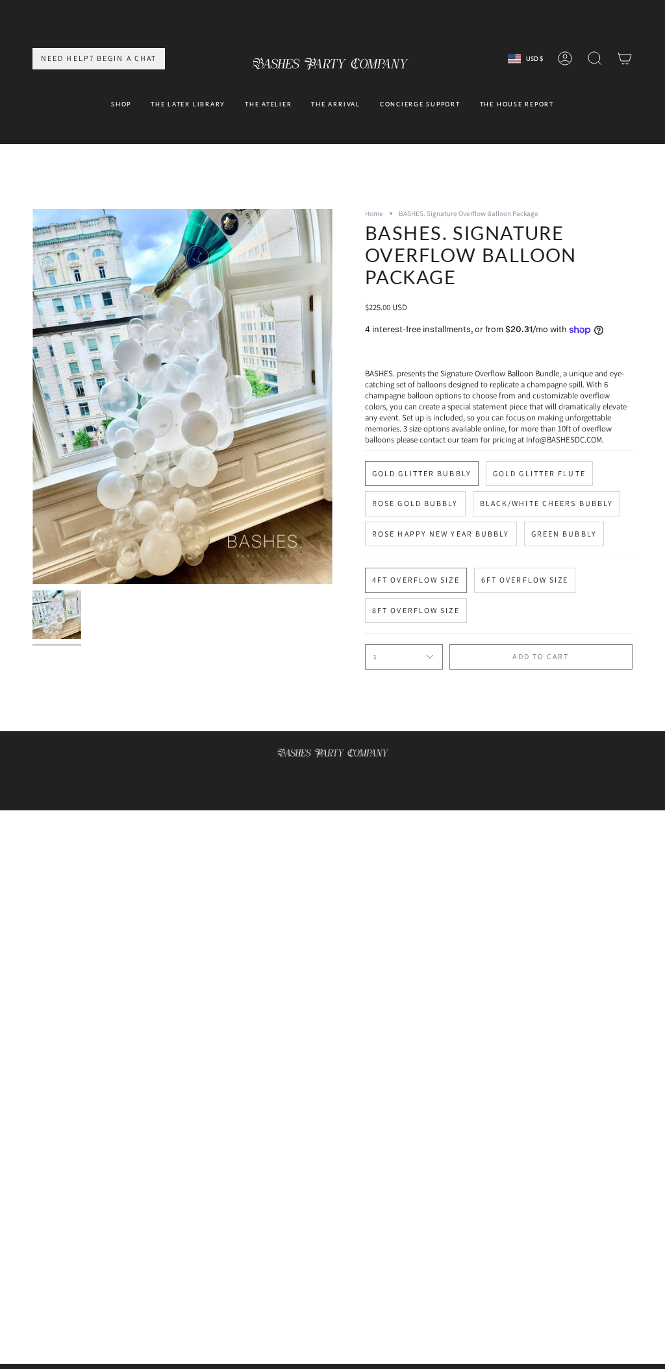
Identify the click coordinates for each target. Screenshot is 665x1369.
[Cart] (625, 58)
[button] (121, 104)
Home (374, 213)
